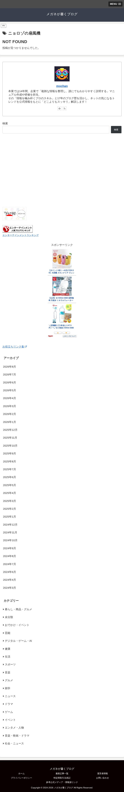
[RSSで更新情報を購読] (65, 108)
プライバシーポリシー (21, 778)
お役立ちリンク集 (13, 346)
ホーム (21, 773)
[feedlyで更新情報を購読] (59, 108)
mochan (62, 86)
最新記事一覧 (62, 773)
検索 (5, 123)
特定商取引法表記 (62, 778)
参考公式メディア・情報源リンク (62, 782)
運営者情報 (102, 773)
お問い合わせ (102, 778)
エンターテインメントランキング (20, 235)
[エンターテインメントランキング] (17, 228)
